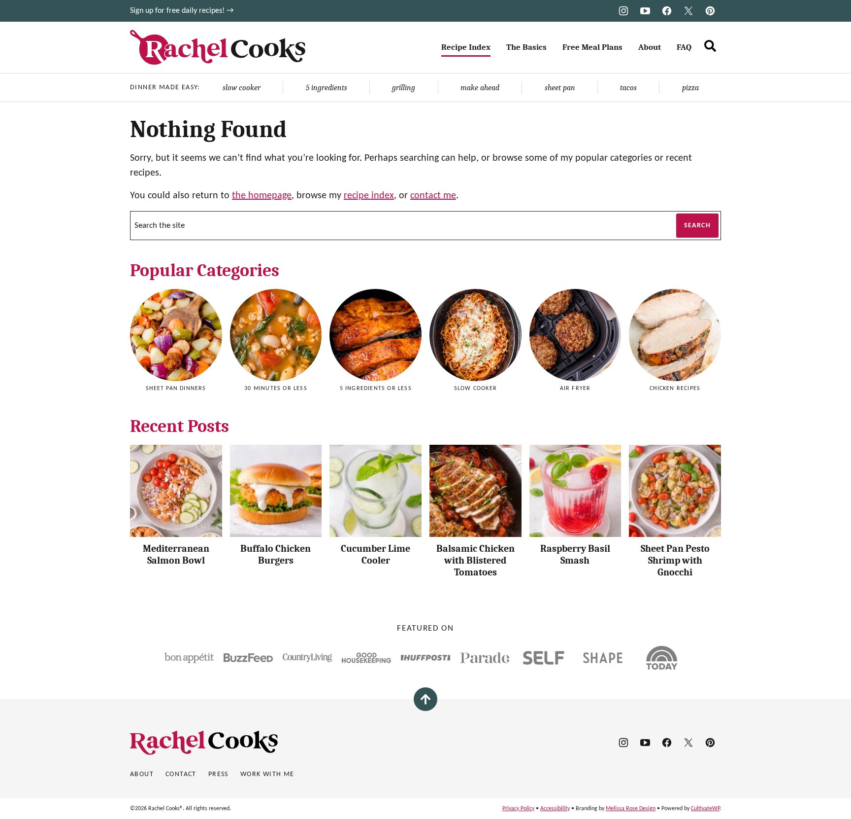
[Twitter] (688, 11)
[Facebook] (667, 11)
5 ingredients (326, 87)
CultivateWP (705, 809)
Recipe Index (466, 47)
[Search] (710, 46)
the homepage (262, 196)
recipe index (369, 196)
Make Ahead (479, 87)
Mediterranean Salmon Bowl (176, 554)
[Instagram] (623, 11)
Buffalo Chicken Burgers (275, 554)
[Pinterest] (710, 11)
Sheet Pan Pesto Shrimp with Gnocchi (675, 560)
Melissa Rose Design (630, 809)
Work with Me (267, 774)
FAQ (684, 47)
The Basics (526, 47)
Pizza (690, 87)
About (649, 47)
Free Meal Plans (592, 47)
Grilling (403, 87)
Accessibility (555, 809)
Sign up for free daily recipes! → (181, 11)
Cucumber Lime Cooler (375, 554)
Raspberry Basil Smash (575, 554)
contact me (433, 196)
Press (218, 774)
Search (697, 225)
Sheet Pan (560, 87)
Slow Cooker (242, 87)
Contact (180, 774)
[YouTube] (645, 11)
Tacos (628, 87)
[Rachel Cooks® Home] (217, 47)
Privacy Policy (518, 809)
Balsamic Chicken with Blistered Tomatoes (475, 560)
